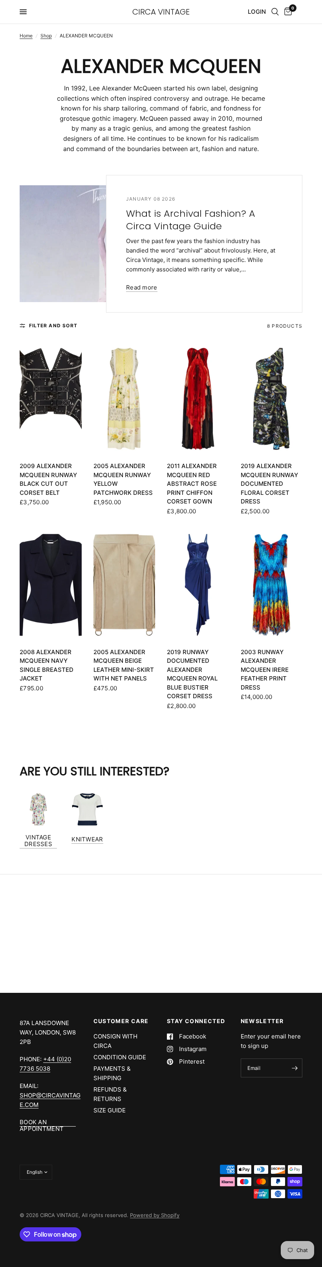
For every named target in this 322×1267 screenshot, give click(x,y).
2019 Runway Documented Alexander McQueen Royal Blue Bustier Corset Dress (192, 674)
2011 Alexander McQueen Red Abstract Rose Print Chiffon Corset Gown (192, 483)
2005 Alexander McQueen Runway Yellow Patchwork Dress (123, 479)
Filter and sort (53, 325)
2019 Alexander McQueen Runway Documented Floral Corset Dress (269, 483)
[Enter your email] (294, 1068)
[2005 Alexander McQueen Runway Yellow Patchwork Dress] (124, 399)
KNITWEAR (87, 839)
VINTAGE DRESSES (38, 840)
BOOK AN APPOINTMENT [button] (42, 1122)
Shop (46, 36)
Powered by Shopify (154, 1215)
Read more (141, 287)
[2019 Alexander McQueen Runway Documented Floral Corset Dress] (272, 399)
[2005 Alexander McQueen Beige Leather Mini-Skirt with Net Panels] (124, 585)
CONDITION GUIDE (119, 1057)
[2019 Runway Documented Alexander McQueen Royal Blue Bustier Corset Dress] (198, 585)
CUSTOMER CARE (121, 1021)
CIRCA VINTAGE (161, 12)
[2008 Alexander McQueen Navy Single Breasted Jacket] (51, 585)
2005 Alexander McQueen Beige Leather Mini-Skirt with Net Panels (123, 665)
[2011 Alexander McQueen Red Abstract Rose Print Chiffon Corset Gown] (198, 399)
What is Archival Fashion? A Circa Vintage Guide (190, 219)
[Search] (275, 12)
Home (26, 36)
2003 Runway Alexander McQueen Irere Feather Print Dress (265, 669)
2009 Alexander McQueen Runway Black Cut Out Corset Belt (48, 479)
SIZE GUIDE (109, 1110)
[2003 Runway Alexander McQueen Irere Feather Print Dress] (272, 585)
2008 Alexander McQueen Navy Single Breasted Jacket (46, 665)
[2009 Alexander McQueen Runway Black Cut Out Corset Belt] (51, 399)
